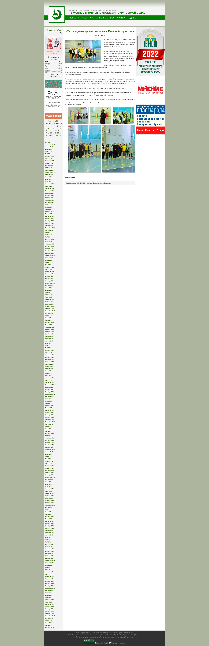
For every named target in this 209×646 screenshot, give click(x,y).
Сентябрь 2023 (50, 228)
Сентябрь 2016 (50, 422)
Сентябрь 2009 (50, 616)
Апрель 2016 (49, 433)
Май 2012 (48, 542)
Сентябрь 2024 (50, 200)
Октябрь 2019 (49, 336)
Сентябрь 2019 (50, 338)
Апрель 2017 (49, 405)
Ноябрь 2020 (49, 306)
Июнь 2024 (48, 207)
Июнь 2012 (48, 539)
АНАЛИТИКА (87, 18)
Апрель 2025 (49, 184)
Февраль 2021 (49, 299)
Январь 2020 (49, 329)
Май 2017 (48, 403)
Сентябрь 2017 (50, 394)
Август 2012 (49, 535)
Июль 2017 (48, 398)
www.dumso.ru (119, 637)
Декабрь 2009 (49, 609)
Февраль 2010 (49, 604)
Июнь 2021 (48, 290)
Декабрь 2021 (49, 276)
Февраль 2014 (49, 493)
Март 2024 (48, 214)
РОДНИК (132, 18)
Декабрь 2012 (49, 526)
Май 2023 (48, 237)
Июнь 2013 (48, 512)
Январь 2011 (49, 579)
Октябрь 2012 (49, 530)
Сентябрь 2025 (50, 172)
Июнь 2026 (48, 151)
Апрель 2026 (49, 156)
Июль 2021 (48, 288)
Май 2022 (48, 265)
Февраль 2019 (49, 355)
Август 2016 (49, 424)
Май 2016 (48, 431)
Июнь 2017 (48, 401)
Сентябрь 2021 (50, 283)
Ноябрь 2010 (49, 583)
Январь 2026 (49, 163)
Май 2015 (48, 458)
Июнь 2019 (48, 345)
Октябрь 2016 (49, 419)
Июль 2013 (48, 509)
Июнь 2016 (48, 429)
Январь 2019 (49, 357)
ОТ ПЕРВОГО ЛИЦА (105, 18)
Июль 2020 (48, 315)
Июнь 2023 (48, 234)
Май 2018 (48, 375)
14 (56, 131)
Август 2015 (49, 452)
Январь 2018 (49, 385)
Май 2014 (48, 486)
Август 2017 (49, 396)
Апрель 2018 (49, 378)
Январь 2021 (49, 301)
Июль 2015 (48, 454)
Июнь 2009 (48, 623)
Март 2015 (48, 463)
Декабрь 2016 (49, 415)
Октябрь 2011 (49, 558)
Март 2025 (48, 186)
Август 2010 (49, 590)
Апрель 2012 (49, 544)
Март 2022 (48, 269)
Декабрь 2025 (49, 165)
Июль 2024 (48, 204)
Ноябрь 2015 (49, 445)
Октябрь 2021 (49, 281)
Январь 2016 (49, 440)
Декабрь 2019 (49, 331)
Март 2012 (48, 546)
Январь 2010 (49, 606)
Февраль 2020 (49, 327)
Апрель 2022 (49, 267)
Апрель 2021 (49, 294)
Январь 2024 (49, 218)
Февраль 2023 (49, 244)
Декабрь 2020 (49, 304)
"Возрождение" (97, 183)
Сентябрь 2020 (50, 311)
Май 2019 (48, 348)
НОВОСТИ (74, 18)
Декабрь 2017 (49, 387)
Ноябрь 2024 (49, 195)
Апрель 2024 (49, 211)
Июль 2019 (48, 343)
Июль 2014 (48, 482)
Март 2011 (48, 574)
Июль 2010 (48, 592)
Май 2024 (48, 209)
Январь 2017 (49, 412)
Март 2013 (48, 519)
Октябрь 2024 (49, 197)
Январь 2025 (49, 191)
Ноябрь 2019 (49, 334)
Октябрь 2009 (49, 613)
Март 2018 (48, 380)
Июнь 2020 (48, 318)
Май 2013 (48, 514)
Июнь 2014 (48, 484)
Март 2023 (48, 241)
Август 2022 (49, 257)
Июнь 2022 (48, 262)
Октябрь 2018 (49, 364)
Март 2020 (48, 325)
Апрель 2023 (49, 239)
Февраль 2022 (49, 271)
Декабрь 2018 (49, 359)
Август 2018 (49, 368)
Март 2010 (48, 602)
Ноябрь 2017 (49, 389)
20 (53, 133)
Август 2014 (49, 479)
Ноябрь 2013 (49, 500)
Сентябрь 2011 (50, 560)
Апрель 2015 (49, 461)
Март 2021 (48, 297)
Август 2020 (49, 313)
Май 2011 (48, 569)
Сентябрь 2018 (50, 366)
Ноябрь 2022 (49, 251)
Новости (107, 183)
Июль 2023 (48, 232)
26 (51, 135)
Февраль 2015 (49, 466)
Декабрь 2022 (49, 248)
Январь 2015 (49, 468)
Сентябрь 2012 (50, 532)
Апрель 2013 (49, 516)
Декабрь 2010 (49, 581)
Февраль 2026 (49, 161)
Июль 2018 (48, 371)
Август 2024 (49, 202)
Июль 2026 (48, 149)
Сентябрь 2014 (50, 477)
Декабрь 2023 (49, 221)
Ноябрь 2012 (49, 528)
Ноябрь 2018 (49, 361)
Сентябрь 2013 (50, 505)
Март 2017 (48, 408)
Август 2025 (49, 174)
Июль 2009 (48, 620)
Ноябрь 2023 (49, 223)
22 (58, 133)
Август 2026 (49, 147)
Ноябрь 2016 (49, 417)
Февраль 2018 (49, 382)
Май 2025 (48, 181)
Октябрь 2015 (49, 447)
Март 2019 (48, 352)
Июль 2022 (48, 260)
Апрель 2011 (49, 572)
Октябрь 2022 (49, 253)
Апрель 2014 (49, 489)
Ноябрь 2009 (49, 611)
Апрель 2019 (49, 350)
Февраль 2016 (49, 438)
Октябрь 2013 (49, 502)
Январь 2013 (49, 523)
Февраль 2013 (49, 521)
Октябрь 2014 (49, 475)
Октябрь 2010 (49, 586)
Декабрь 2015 (49, 442)
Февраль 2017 (49, 410)
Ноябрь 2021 (49, 278)
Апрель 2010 (49, 599)
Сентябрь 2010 (50, 588)
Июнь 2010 (48, 595)
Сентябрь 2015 (50, 449)
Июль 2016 (48, 426)
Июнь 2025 (48, 179)
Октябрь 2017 (49, 392)
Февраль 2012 (49, 549)
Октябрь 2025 (49, 170)
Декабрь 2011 (49, 553)
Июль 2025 (48, 177)
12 (51, 131)
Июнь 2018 (48, 373)
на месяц (53, 77)
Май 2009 (48, 625)
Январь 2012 (49, 551)
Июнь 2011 (48, 567)
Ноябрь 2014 (49, 472)
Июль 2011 (48, 565)
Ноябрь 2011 (49, 555)
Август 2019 (49, 341)
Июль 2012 (48, 537)
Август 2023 (49, 230)
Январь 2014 (49, 495)
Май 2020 (48, 320)
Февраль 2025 (49, 188)
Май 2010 (48, 597)
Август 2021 (49, 285)
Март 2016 (48, 435)
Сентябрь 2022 (50, 255)
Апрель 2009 (49, 627)
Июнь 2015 (48, 456)
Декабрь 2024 (49, 193)
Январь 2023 (49, 246)
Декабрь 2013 (49, 498)
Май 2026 (48, 154)
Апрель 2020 (49, 322)
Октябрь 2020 (49, 308)
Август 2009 (49, 618)
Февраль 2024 (49, 216)
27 (53, 135)
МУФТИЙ (121, 18)
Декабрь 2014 (49, 470)
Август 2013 (49, 507)
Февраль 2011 (49, 576)
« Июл (47, 142)
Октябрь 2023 (49, 225)
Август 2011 (49, 562)
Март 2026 (48, 158)
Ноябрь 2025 (49, 167)
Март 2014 (48, 491)
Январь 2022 (49, 274)
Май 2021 (48, 292)
